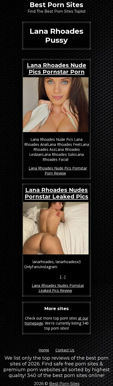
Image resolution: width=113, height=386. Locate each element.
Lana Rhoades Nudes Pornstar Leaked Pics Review (58, 288)
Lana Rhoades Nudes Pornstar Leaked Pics (56, 193)
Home (44, 350)
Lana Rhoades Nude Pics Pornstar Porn (56, 68)
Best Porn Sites (56, 5)
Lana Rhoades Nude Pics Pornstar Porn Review (58, 171)
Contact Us (64, 350)
